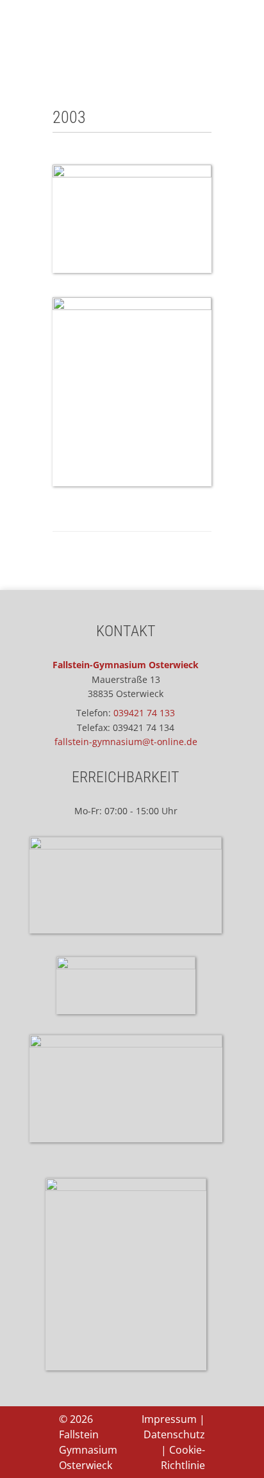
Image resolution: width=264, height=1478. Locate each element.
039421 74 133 (144, 713)
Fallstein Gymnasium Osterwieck (88, 1449)
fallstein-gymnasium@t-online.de (125, 741)
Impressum (169, 1419)
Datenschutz (174, 1434)
